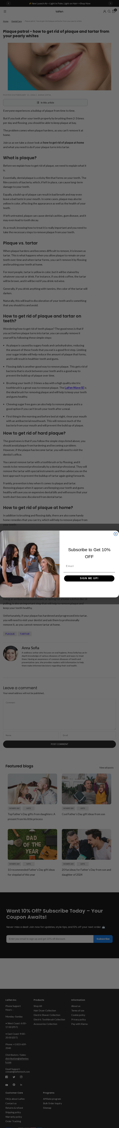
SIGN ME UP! (89, 578)
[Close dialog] (116, 534)
